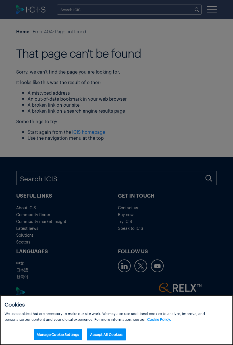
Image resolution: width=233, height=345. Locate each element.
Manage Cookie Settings (58, 334)
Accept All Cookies (106, 334)
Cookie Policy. (159, 319)
